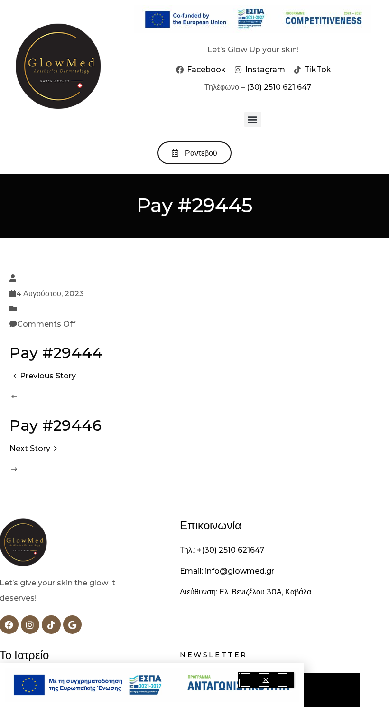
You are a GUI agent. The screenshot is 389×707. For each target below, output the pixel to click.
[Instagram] (30, 624)
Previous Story (48, 375)
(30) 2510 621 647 (279, 87)
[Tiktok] (51, 624)
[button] (252, 119)
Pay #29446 (55, 425)
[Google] (72, 624)
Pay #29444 (55, 352)
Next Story (29, 448)
